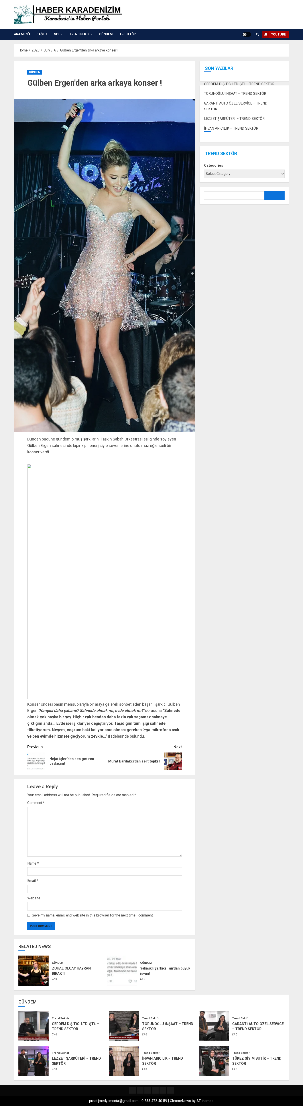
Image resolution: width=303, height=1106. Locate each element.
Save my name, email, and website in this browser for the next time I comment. (92, 915)
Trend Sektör (80, 34)
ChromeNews (180, 1101)
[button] (257, 34)
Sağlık (42, 34)
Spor (58, 34)
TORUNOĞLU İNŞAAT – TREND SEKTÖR (235, 94)
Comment (36, 803)
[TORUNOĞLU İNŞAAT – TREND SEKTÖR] (124, 1026)
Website (33, 898)
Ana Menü (22, 34)
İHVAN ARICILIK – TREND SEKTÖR (231, 128)
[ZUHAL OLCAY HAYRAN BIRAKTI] (33, 971)
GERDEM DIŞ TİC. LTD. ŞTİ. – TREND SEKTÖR (239, 84)
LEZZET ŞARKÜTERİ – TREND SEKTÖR (234, 119)
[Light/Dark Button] (246, 34)
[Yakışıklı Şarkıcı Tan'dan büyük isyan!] (122, 971)
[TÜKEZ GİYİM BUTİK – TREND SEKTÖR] (214, 1061)
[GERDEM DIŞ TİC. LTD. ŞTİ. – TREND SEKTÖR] (33, 1026)
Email (32, 881)
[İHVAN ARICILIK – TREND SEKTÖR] (124, 1061)
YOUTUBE (278, 34)
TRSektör (127, 34)
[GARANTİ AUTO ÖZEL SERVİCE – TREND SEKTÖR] (214, 1026)
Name (33, 863)
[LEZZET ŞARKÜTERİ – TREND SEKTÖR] (33, 1061)
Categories (213, 166)
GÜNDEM (106, 34)
